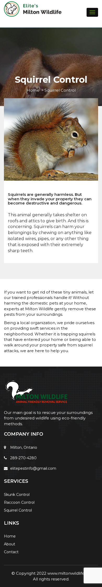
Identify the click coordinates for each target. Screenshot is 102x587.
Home (33, 90)
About (9, 544)
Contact (11, 552)
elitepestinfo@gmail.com (33, 468)
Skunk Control (17, 494)
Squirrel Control (18, 510)
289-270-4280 (23, 458)
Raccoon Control (19, 502)
